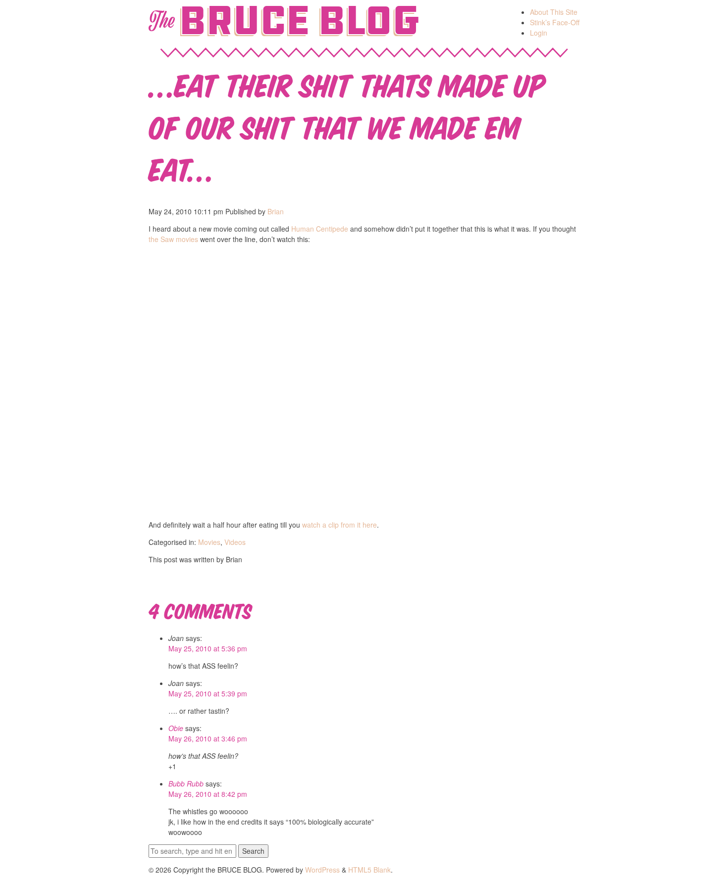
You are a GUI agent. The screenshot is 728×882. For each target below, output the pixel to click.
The (161, 21)
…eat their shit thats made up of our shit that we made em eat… (347, 125)
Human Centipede (319, 229)
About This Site (553, 12)
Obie (175, 728)
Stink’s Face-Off (554, 22)
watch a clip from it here (339, 525)
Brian (275, 211)
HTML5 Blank (369, 870)
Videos (235, 542)
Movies (209, 542)
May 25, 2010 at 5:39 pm (207, 693)
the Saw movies (173, 239)
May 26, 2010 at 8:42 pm (207, 794)
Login (538, 33)
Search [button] (253, 851)
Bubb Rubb (186, 783)
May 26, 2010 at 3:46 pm (207, 738)
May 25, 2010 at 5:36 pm (207, 648)
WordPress (322, 870)
